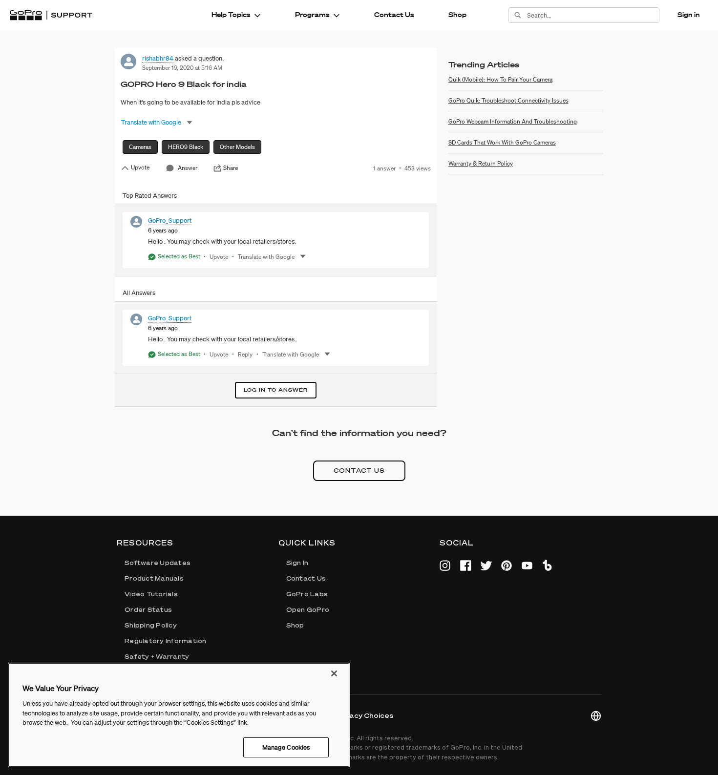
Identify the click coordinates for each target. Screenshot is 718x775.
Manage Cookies (286, 747)
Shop (457, 14)
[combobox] (593, 15)
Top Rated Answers (150, 195)
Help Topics (231, 14)
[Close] (334, 673)
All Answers (139, 293)
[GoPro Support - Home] (51, 15)
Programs (312, 14)
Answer (187, 168)
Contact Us (394, 14)
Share (230, 168)
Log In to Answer (276, 390)
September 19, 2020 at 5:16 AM (182, 67)
